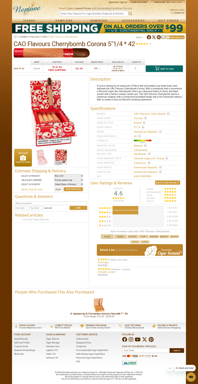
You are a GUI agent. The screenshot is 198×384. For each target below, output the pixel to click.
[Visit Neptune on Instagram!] (131, 341)
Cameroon (140, 163)
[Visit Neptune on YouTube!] (138, 341)
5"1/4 (137, 127)
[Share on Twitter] (154, 37)
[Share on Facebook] (149, 37)
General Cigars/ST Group (149, 158)
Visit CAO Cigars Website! (36, 219)
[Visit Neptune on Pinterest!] (151, 341)
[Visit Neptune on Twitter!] (145, 341)
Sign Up (177, 351)
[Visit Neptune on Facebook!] (125, 341)
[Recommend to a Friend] (163, 37)
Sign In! (123, 2)
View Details (103, 265)
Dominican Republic (146, 131)
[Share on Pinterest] (159, 37)
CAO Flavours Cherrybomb (150, 113)
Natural (138, 145)
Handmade (140, 154)
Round (137, 122)
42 (135, 136)
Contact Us (179, 12)
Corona (138, 118)
